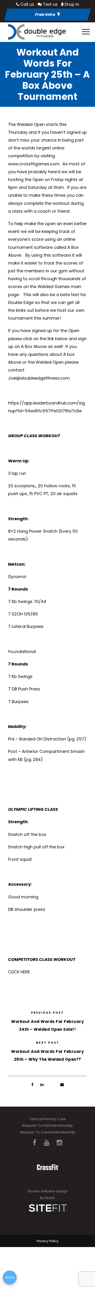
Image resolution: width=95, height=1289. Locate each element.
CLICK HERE (19, 972)
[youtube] (46, 1143)
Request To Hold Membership (47, 1125)
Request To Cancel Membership (47, 1132)
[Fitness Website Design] (47, 1207)
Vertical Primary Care (48, 1119)
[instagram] (59, 1143)
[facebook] (34, 1143)
